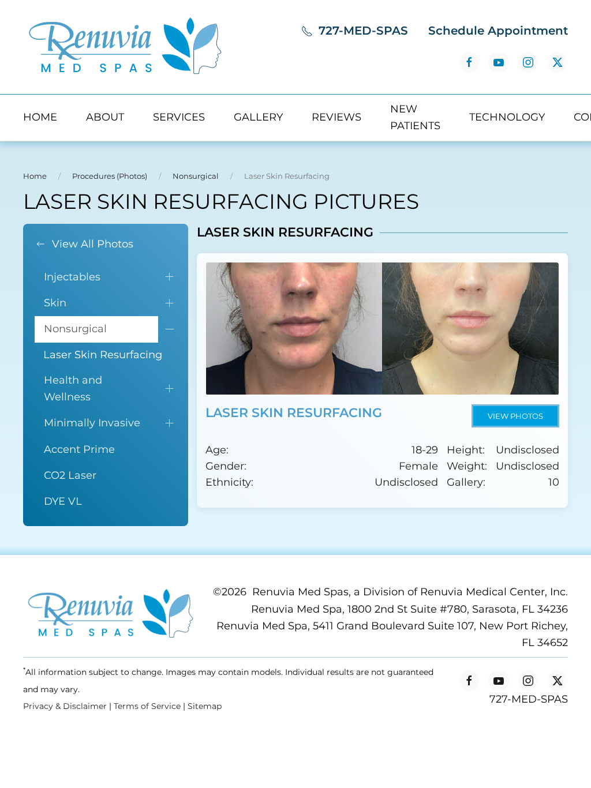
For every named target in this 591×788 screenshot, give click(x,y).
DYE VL (63, 501)
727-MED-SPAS (363, 30)
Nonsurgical (75, 328)
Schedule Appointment (498, 30)
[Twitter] (557, 62)
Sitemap (205, 706)
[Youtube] (498, 62)
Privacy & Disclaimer (65, 706)
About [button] (105, 117)
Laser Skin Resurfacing (102, 354)
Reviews (336, 117)
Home (40, 117)
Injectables (72, 277)
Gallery (258, 117)
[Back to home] (124, 47)
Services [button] (179, 117)
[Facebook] (469, 62)
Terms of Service (147, 706)
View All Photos (92, 244)
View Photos (515, 416)
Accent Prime (79, 449)
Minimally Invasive (92, 422)
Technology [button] (507, 117)
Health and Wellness (73, 388)
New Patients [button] (415, 117)
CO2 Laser (70, 475)
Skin (55, 303)
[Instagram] (528, 62)
